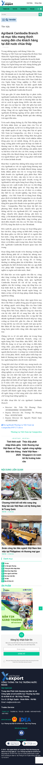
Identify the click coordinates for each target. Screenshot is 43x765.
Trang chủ (6, 9)
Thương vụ (23, 9)
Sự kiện (27, 711)
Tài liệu (32, 9)
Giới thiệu (30, 3)
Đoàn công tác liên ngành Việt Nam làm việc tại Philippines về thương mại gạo (21, 550)
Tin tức (15, 9)
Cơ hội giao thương (9, 566)
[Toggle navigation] (9, 20)
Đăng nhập (38, 3)
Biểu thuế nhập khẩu (9, 571)
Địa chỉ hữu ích (7, 581)
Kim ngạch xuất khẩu (9, 573)
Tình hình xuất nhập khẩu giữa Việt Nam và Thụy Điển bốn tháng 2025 (12, 448)
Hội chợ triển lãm (8, 576)
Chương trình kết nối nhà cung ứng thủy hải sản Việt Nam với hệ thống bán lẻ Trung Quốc (21, 506)
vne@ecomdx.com (13, 702)
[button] (40, 8)
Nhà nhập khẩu (36, 711)
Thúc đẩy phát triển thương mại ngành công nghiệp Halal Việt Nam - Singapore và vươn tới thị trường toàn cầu (31, 451)
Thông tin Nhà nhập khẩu (11, 568)
